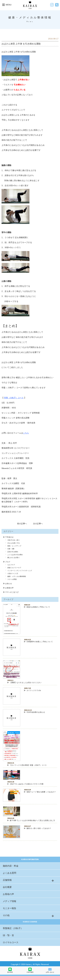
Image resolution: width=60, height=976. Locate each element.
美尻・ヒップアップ (14, 546)
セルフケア (11, 565)
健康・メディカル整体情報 (16, 576)
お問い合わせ (50, 972)
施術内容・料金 (10, 866)
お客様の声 (9, 588)
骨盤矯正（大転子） (13, 928)
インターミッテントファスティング (19, 570)
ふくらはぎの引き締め (15, 554)
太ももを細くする (13, 543)
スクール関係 (12, 579)
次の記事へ (38, 523)
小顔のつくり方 (12, 573)
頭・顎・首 (8, 935)
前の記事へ (22, 523)
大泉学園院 (30, 972)
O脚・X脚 (10, 549)
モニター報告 (9, 908)
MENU (8, 5)
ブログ (7, 562)
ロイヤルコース (10, 942)
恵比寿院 (10, 972)
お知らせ (8, 584)
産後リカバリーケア (14, 567)
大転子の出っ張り (13, 540)
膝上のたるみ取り (13, 557)
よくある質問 (9, 873)
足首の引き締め (12, 552)
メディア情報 (9, 901)
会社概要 (7, 887)
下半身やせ (9, 537)
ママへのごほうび (12, 592)
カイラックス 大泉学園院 (13, 458)
